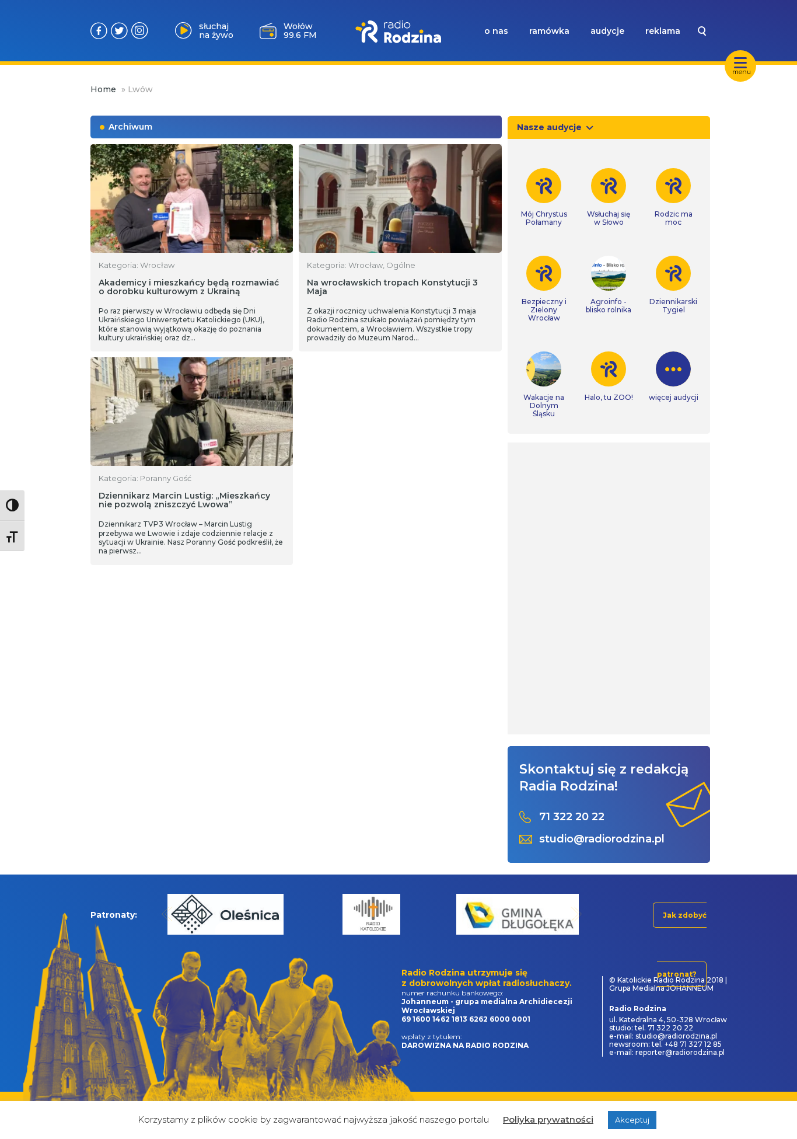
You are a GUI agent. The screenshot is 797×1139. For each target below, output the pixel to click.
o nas (496, 31)
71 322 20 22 (571, 817)
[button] (167, 914)
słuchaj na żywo (216, 30)
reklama (662, 31)
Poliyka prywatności (548, 1119)
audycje (607, 31)
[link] (544, 197)
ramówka (549, 31)
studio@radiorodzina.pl (602, 839)
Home (103, 89)
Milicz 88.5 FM (300, 30)
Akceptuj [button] (632, 1119)
